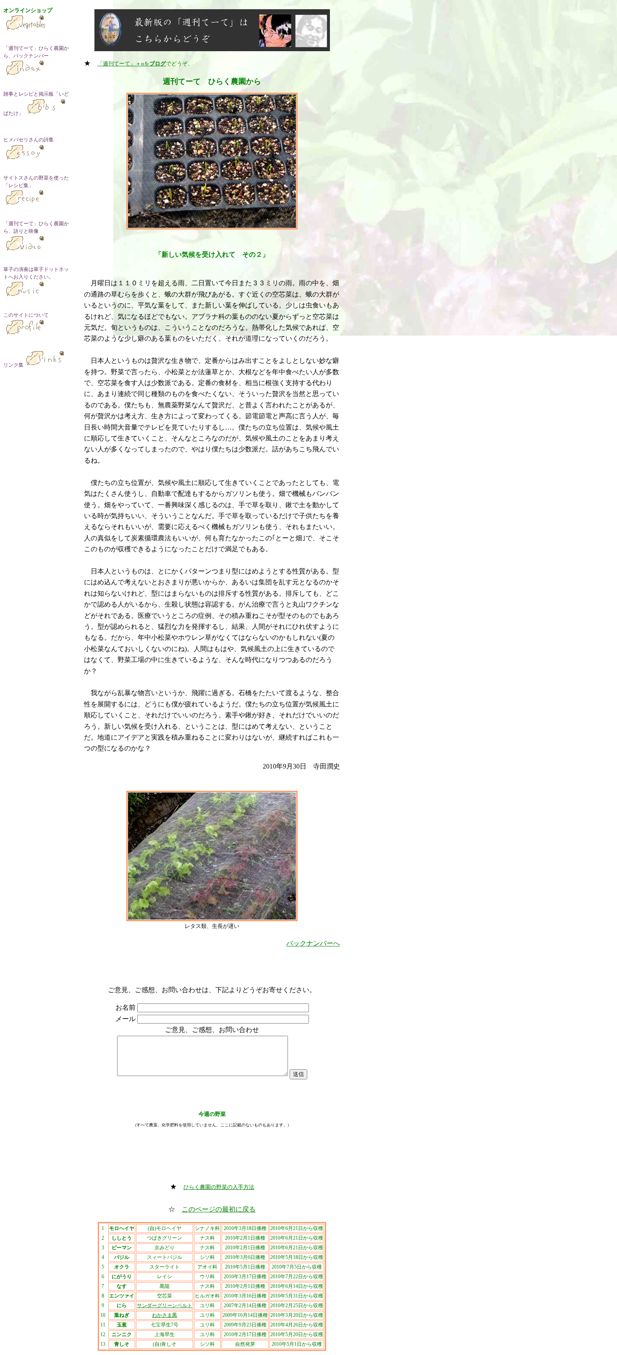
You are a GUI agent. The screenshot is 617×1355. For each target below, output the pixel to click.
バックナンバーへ (313, 943)
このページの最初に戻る (219, 1209)
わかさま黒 (164, 1315)
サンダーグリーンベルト (164, 1305)
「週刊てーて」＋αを (131, 63)
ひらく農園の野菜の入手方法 (218, 1187)
